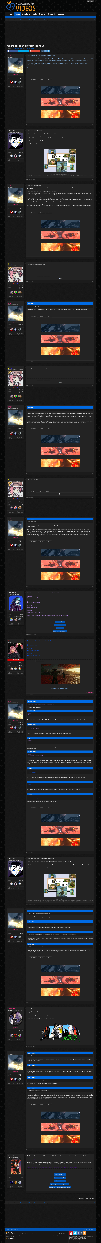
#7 (92, 473)
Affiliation (40, 1240)
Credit (47, 276)
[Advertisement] (50, 33)
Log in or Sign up (90, 1)
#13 (92, 904)
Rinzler (11, 1155)
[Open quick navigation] (94, 19)
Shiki (27, 281)
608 (21, 624)
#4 (92, 281)
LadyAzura (12, 592)
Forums (17, 14)
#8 (92, 497)
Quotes (41, 79)
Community (52, 14)
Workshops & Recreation (17, 48)
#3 (92, 257)
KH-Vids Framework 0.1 (77, 1238)
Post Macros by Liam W (81, 1237)
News (7, 1240)
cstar (28, 48)
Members (42, 14)
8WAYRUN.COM (25, 1200)
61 (21, 1187)
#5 (92, 361)
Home (10, 14)
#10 (92, 634)
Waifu (40, 276)
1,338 (21, 1040)
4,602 (21, 673)
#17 (92, 1192)
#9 (92, 586)
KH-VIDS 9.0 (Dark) (12, 1229)
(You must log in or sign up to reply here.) (86, 1198)
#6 (92, 385)
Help (92, 1229)
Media (35, 14)
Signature (33, 79)
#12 (92, 852)
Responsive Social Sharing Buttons (76, 1242)
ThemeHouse (87, 1239)
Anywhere (21, 665)
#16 (92, 1149)
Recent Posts (10, 17)
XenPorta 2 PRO (10, 1200)
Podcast (30, 1240)
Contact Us (86, 1229)
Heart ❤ (28, 1046)
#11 (92, 694)
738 (21, 160)
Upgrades (61, 14)
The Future (21, 288)
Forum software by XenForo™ (80, 1236)
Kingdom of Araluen (19, 1179)
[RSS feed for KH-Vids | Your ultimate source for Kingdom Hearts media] (84, 1233)
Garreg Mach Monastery (18, 616)
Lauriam (11, 130)
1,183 (21, 86)
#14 (92, 1002)
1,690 (21, 296)
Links (49, 79)
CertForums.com (87, 1242)
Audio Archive (20, 1240)
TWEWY (32, 276)
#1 (92, 124)
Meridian (40, 660)
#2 (92, 179)
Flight (32, 660)
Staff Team (35, 1240)
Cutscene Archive (12, 1240)
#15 (92, 1046)
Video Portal (26, 14)
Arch (27, 694)
